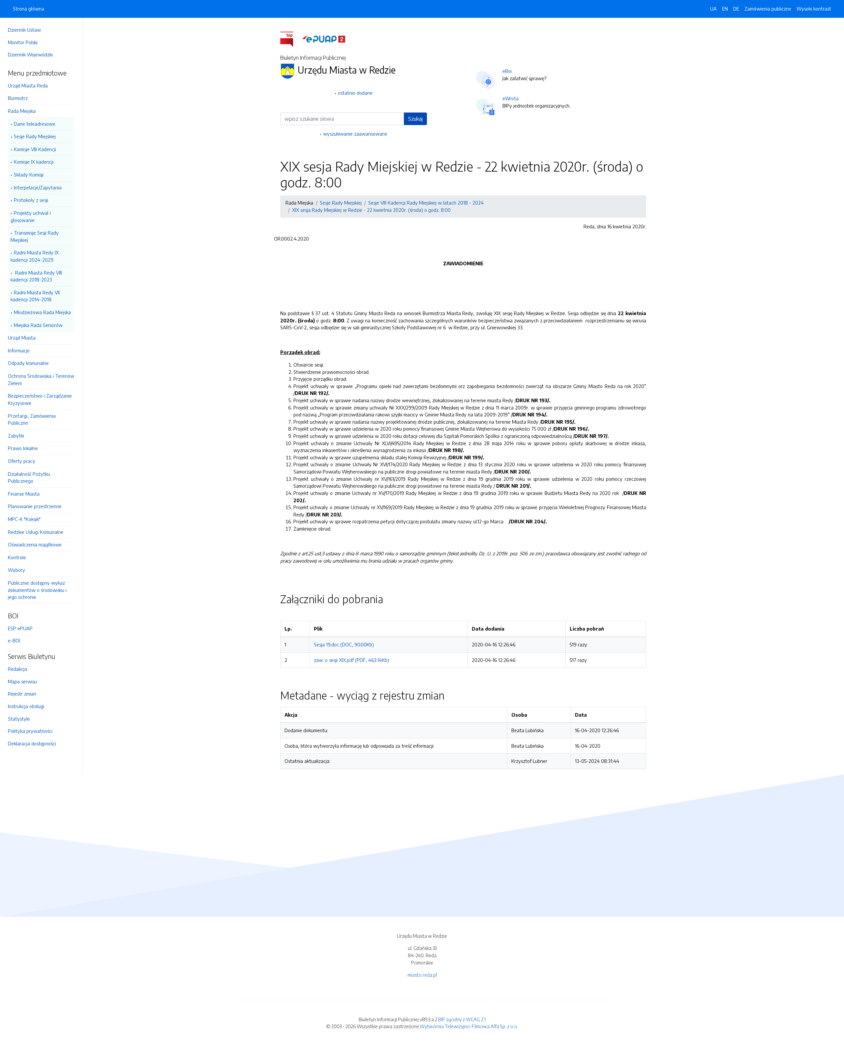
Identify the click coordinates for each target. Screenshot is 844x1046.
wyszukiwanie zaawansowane (355, 134)
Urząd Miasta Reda (28, 85)
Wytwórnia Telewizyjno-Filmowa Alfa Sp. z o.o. (469, 1026)
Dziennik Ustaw (24, 30)
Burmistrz (18, 98)
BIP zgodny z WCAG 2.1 (462, 1019)
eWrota (510, 98)
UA (713, 9)
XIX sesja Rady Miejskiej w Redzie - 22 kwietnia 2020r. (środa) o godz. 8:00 (371, 210)
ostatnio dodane (355, 93)
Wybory (16, 570)
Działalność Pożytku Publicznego (29, 477)
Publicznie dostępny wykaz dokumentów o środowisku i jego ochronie (37, 590)
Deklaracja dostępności (32, 743)
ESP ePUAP (20, 628)
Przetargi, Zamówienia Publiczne (32, 419)
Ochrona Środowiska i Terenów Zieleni (41, 379)
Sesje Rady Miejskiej (35, 136)
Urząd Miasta (22, 338)
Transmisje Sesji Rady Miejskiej (35, 236)
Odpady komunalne (28, 363)
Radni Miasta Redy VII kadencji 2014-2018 (35, 296)
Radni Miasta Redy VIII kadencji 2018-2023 (36, 276)
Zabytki (16, 436)
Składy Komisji (29, 175)
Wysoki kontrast (814, 9)
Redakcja (17, 669)
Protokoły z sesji (31, 200)
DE (736, 9)
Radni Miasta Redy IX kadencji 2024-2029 (35, 256)
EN (725, 9)
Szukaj (415, 118)
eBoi (507, 71)
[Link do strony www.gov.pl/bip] (290, 39)
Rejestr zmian (22, 694)
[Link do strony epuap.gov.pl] (323, 39)
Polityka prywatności (30, 731)
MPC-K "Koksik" (24, 519)
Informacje (19, 350)
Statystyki (19, 719)
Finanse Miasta (24, 494)
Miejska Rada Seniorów (38, 325)
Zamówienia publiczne (767, 9)
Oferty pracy (21, 461)
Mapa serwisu (22, 681)
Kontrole (17, 557)
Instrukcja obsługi (26, 706)
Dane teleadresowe (34, 124)
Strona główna (28, 9)
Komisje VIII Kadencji (35, 149)
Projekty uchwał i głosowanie (31, 216)
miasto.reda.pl (422, 975)
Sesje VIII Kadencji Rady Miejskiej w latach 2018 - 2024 (426, 203)
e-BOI (14, 640)
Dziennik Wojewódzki (30, 54)
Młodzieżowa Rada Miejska (42, 312)
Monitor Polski (23, 42)
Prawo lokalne (23, 448)
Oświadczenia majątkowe (35, 544)
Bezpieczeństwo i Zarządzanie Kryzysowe (40, 399)
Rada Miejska (22, 111)
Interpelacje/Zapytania (38, 187)
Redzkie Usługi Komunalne (35, 532)
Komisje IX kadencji (33, 162)
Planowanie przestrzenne (35, 506)
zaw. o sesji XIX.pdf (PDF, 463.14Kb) (351, 660)
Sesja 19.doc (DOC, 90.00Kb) (344, 644)
